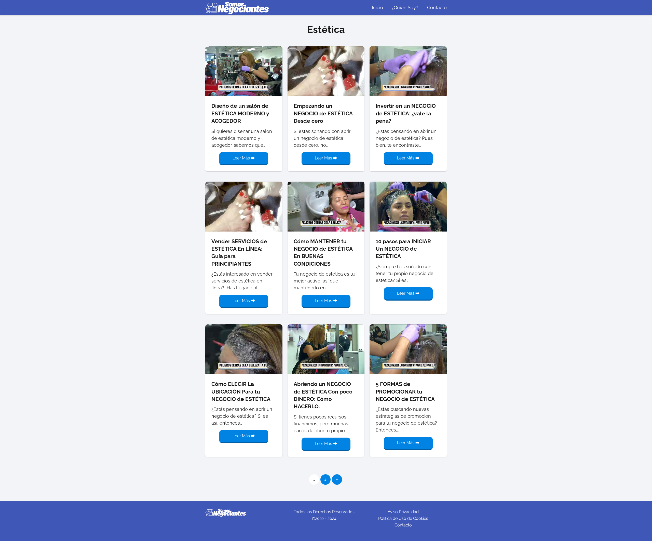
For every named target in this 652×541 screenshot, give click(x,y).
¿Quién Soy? (405, 7)
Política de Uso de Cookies (403, 518)
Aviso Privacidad (403, 511)
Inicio (377, 7)
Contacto (437, 7)
